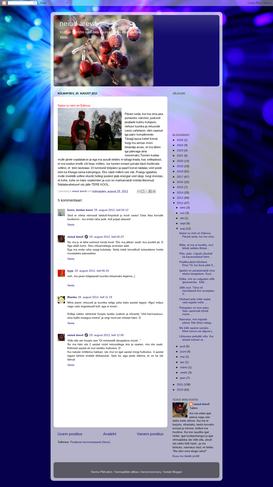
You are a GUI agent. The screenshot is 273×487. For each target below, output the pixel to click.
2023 (180, 150)
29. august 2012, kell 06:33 (92, 270)
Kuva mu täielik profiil (185, 456)
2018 (180, 171)
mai (182, 356)
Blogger (177, 471)
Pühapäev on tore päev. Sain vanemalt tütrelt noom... (194, 311)
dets (183, 207)
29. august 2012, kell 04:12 (111, 210)
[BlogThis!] (143, 191)
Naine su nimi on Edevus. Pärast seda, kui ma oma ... (196, 236)
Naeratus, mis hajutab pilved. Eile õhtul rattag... (196, 321)
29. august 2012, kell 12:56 (106, 335)
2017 (180, 176)
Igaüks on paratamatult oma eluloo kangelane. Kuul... (197, 272)
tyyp (70, 270)
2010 (180, 389)
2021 (180, 155)
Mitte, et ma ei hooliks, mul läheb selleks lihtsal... (196, 247)
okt (182, 218)
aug (183, 228)
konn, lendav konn (80, 210)
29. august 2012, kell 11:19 (95, 297)
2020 (180, 161)
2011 (180, 384)
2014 (180, 192)
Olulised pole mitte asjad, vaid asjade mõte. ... (195, 301)
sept (183, 223)
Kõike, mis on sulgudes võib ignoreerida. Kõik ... (196, 280)
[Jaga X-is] (146, 191)
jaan (183, 377)
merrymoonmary (150, 471)
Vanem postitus (150, 434)
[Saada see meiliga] (139, 191)
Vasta (70, 224)
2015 (180, 187)
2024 (180, 145)
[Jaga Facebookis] (150, 191)
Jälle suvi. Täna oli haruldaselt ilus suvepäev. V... (197, 290)
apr (182, 362)
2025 (180, 140)
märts (184, 367)
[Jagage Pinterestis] (154, 191)
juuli (183, 346)
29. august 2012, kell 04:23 (106, 236)
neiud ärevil (78, 23)
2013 (180, 197)
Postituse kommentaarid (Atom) (90, 442)
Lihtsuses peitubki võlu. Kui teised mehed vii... (196, 338)
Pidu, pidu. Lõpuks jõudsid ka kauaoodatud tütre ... (195, 255)
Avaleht (109, 434)
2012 (180, 203)
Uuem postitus (70, 434)
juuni (183, 351)
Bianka (72, 297)
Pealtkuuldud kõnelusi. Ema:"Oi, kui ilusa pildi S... (197, 263)
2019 (180, 166)
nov (182, 213)
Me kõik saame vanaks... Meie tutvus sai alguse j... (196, 329)
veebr (184, 372)
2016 (180, 182)
